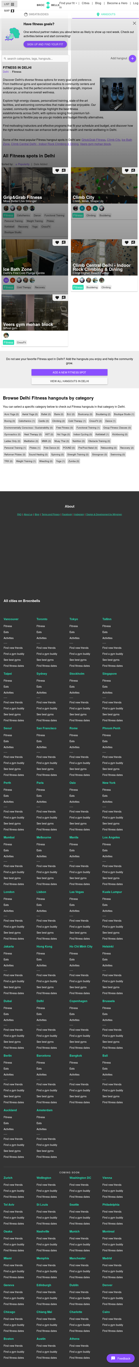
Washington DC (80, 1178)
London (9, 892)
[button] (121, 1358)
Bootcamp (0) (85, 414)
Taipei (8, 673)
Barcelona (44, 1055)
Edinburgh (44, 1285)
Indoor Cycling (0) (82, 434)
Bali (105, 1055)
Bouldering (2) (103, 414)
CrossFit (21, 342)
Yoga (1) (60, 461)
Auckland (10, 1110)
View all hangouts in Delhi (69, 381)
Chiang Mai (44, 1312)
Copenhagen (78, 1001)
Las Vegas (77, 892)
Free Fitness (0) (64, 427)
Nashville (43, 1231)
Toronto (42, 619)
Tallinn (106, 619)
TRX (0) (8, 461)
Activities (9, 638)
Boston (9, 1339)
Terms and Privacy (51, 514)
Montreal (108, 1231)
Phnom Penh (111, 728)
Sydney (42, 673)
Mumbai (9, 837)
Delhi (40, 1001)
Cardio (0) (44, 421)
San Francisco (46, 728)
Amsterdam (44, 1110)
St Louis (42, 1204)
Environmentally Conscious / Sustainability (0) (28, 427)
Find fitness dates (14, 665)
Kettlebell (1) (102, 434)
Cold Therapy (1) (77, 421)
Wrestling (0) (45, 461)
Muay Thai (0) (61, 441)
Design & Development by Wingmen (104, 514)
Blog (37, 514)
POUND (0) (69, 447)
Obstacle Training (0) (99, 441)
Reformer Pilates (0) (14, 454)
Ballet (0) (46, 414)
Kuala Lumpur (112, 892)
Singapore (109, 673)
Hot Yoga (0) (63, 434)
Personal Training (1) (15, 447)
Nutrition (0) (79, 441)
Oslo (73, 783)
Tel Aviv (9, 1204)
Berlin (8, 1055)
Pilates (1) (35, 447)
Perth (7, 783)
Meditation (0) (31, 441)
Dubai (8, 1001)
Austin (41, 1339)
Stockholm (77, 673)
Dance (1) (110, 421)
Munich (75, 1231)
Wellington (44, 1178)
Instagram (79, 514)
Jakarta (9, 946)
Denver (107, 1285)
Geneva (9, 1285)
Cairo (106, 1312)
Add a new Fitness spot (69, 372)
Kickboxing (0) (119, 434)
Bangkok (76, 1055)
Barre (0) (58, 414)
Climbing (106, 287)
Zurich (8, 1178)
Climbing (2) (58, 421)
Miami (8, 1258)
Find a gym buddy (14, 653)
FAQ (19, 514)
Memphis (43, 1258)
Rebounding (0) (109, 447)
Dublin (74, 1285)
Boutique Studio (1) (124, 414)
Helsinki (107, 946)
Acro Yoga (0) (11, 414)
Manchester (78, 1258)
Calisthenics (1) (27, 421)
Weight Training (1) (26, 461)
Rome (74, 728)
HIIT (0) (49, 434)
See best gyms (12, 659)
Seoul (8, 728)
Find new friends (13, 648)
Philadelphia (110, 1204)
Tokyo (74, 619)
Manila (74, 837)
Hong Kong (44, 946)
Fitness (78, 287)
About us (28, 514)
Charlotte (76, 1312)
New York (108, 783)
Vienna (107, 1178)
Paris (40, 783)
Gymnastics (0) (12, 434)
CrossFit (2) (95, 421)
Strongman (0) (99, 454)
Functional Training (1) (88, 427)
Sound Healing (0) (38, 454)
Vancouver (11, 619)
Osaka (8, 1231)
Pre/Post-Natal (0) (87, 447)
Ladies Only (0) (12, 441)
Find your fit (68, 3)
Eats (6, 632)
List (9, 4)
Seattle (74, 1204)
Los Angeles (111, 837)
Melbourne (44, 837)
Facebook (67, 514)
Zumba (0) (73, 461)
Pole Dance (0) (51, 447)
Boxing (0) (9, 421)
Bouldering (92, 287)
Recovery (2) (127, 447)
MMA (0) (46, 441)
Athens (74, 1339)
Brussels (108, 1001)
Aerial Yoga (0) (30, 414)
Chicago (9, 1312)
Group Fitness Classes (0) (117, 427)
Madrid (107, 1258)
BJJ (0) (71, 414)
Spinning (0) (57, 454)
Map (9, 11)
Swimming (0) (118, 454)
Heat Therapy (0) (33, 434)
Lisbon (41, 892)
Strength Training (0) (78, 454)
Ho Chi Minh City (81, 946)
